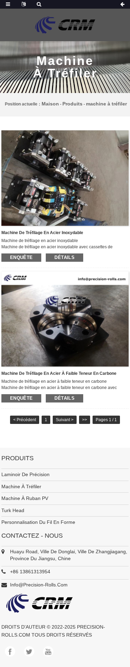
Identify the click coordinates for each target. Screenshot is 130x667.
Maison (50, 103)
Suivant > (64, 419)
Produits (72, 103)
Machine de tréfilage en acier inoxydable (42, 232)
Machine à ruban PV (24, 498)
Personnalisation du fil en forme (38, 522)
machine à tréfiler (106, 103)
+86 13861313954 (30, 571)
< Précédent (24, 419)
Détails (64, 257)
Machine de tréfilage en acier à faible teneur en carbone (58, 373)
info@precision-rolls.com (39, 584)
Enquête (21, 257)
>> (84, 419)
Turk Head (12, 510)
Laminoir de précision (25, 474)
